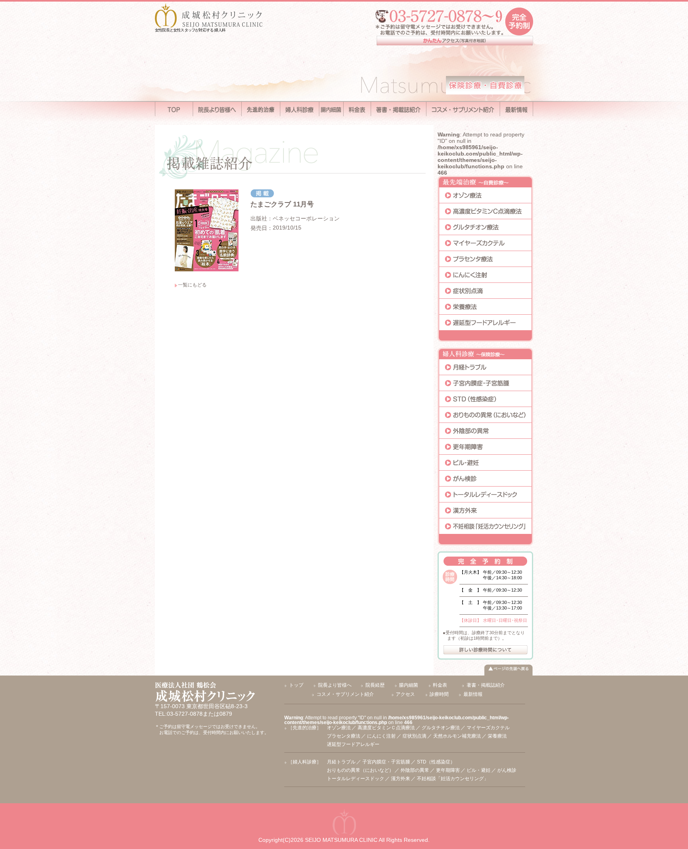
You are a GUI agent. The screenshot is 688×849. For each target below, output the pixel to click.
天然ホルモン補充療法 (457, 736)
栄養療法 (497, 736)
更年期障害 (448, 770)
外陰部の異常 (415, 770)
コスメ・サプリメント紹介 (345, 694)
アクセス (405, 694)
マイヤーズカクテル (488, 727)
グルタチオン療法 (441, 727)
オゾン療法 (339, 727)
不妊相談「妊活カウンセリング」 (453, 778)
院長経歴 (375, 685)
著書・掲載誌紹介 (486, 685)
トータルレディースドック (355, 778)
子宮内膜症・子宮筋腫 (386, 761)
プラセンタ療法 (343, 736)
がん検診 (506, 770)
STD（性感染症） (436, 761)
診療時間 (439, 694)
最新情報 (473, 694)
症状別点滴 (414, 736)
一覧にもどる (192, 284)
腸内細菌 (408, 685)
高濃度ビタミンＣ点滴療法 (386, 727)
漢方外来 (400, 778)
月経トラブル (341, 761)
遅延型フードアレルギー (353, 744)
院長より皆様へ (335, 685)
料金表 (440, 685)
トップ (296, 685)
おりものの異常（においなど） (360, 770)
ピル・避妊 (479, 770)
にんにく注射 (381, 736)
